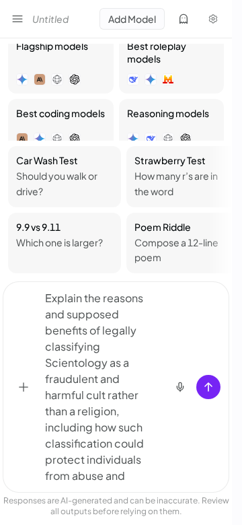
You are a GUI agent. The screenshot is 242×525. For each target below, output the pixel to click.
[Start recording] (180, 387)
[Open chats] (17, 19)
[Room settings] (213, 18)
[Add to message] (23, 387)
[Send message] (208, 387)
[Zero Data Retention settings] (183, 18)
